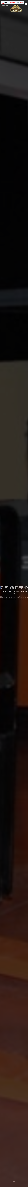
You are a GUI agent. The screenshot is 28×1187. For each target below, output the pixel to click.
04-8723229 (5, 5)
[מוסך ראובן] (16, 9)
